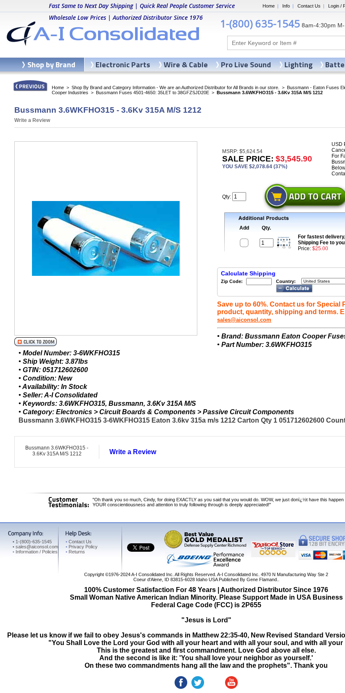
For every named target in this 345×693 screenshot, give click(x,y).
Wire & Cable (186, 64)
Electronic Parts (123, 64)
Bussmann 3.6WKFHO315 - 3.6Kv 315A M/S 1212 (56, 451)
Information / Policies (35, 551)
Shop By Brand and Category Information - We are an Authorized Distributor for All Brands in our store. (175, 87)
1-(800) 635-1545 (260, 23)
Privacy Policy (82, 546)
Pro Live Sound (246, 64)
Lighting (298, 64)
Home (269, 5)
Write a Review (32, 120)
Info (286, 5)
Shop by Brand (51, 64)
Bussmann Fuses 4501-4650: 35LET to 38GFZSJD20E (152, 92)
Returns (75, 551)
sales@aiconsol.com (244, 320)
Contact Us (309, 5)
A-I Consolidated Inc (151, 574)
